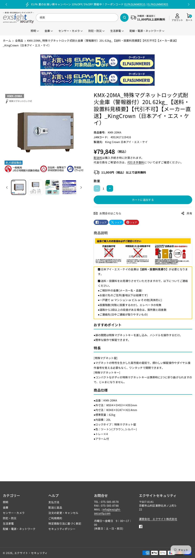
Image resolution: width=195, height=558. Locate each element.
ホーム (7, 40)
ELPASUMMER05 (157, 4)
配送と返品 (55, 507)
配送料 (98, 158)
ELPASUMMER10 (134, 4)
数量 (97, 180)
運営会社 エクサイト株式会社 (158, 519)
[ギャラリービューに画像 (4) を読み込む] (69, 187)
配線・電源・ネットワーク (19, 529)
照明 (5, 502)
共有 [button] (189, 213)
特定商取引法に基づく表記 (64, 523)
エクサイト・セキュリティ (31, 553)
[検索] (124, 17)
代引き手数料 (135, 162)
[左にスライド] (7, 187)
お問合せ (101, 495)
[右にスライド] (81, 187)
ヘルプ (53, 495)
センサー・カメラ (14, 513)
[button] (189, 17)
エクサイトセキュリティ (158, 495)
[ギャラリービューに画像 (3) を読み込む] (52, 187)
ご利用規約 (55, 518)
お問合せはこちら (110, 213)
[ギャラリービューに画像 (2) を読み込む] (35, 187)
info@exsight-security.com (107, 511)
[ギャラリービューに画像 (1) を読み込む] (18, 187)
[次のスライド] (188, 4)
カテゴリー (11, 495)
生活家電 (8, 523)
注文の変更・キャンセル (63, 513)
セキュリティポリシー (61, 529)
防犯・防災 (10, 518)
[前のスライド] (6, 4)
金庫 (5, 507)
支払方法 (53, 502)
